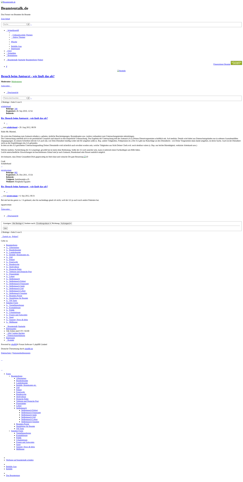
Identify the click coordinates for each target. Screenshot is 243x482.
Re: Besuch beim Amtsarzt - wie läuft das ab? (24, 118)
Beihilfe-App (11, 467)
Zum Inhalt (5, 19)
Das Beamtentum (13, 475)
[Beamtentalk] (8, 2)
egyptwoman (6, 170)
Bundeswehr (21, 394)
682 (15, 172)
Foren (8, 374)
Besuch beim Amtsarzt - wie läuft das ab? (28, 76)
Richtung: (56, 223)
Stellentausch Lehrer (29, 419)
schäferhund (6, 106)
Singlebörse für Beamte (25, 426)
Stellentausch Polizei (29, 410)
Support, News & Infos (25, 447)
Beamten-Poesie (22, 424)
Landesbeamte (22, 383)
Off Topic (20, 428)
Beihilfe (9, 469)
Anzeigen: (7, 223)
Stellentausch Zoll (28, 417)
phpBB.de (29, 349)
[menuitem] (22, 35)
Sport (18, 444)
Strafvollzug (21, 397)
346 (15, 109)
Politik (18, 438)
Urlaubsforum (21, 440)
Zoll (17, 387)
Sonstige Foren (17, 431)
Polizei (19, 390)
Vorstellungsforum (23, 433)
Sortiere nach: (30, 223)
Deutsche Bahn (22, 399)
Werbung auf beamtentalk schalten (20, 460)
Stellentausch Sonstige (30, 422)
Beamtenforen (16, 376)
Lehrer (19, 406)
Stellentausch (21, 408)
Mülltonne (20, 449)
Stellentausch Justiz (29, 415)
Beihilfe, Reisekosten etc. (26, 385)
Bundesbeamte (22, 381)
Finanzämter (21, 403)
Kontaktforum (21, 435)
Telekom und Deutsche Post (27, 401)
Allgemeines (21, 378)
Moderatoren (17, 82)
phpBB (14, 344)
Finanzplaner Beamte (221, 64)
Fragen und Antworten (25, 442)
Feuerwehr (20, 392)
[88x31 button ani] (236, 64)
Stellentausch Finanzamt (31, 413)
